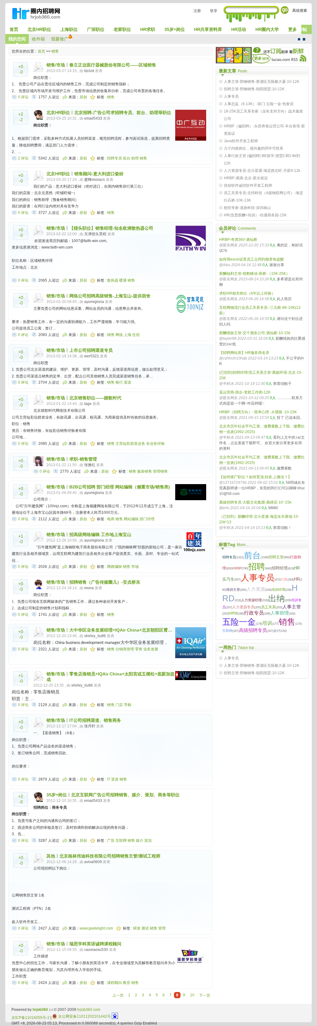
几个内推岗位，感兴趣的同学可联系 (253, 148)
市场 (135, 566)
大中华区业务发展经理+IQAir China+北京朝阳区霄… (120, 630)
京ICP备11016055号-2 (30, 1017)
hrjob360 (40, 1009)
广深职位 (95, 29)
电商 (111, 519)
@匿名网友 (228, 245)
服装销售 (144, 471)
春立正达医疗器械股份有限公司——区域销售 (112, 64)
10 (192, 995)
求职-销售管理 (83, 459)
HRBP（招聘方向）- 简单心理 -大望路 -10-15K (258, 412)
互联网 (121, 840)
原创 (83, 97)
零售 (138, 649)
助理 (135, 158)
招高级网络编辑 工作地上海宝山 (100, 534)
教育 (126, 983)
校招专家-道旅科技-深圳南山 (247, 208)
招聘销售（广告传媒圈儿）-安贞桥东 (104, 582)
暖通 (123, 280)
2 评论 (23, 158)
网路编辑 (114, 566)
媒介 (139, 840)
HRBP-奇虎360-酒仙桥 (238, 239)
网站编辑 (131, 519)
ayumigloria (94, 302)
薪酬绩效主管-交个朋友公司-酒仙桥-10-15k (254, 333)
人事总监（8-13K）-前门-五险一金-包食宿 (258, 104)
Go (285, 10)
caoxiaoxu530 (96, 949)
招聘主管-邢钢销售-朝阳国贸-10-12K (254, 89)
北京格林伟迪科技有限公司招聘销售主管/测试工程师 (109, 856)
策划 (148, 840)
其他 (50, 856)
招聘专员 (114, 158)
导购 (127, 705)
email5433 (93, 118)
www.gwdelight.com (96, 928)
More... (242, 545)
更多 (292, 29)
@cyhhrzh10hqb (233, 358)
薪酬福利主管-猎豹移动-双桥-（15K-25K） (254, 273)
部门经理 (147, 519)
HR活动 (238, 29)
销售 (55, 51)
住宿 (136, 335)
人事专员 (231, 96)
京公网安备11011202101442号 (84, 1016)
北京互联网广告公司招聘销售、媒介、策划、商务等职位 (125, 794)
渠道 (127, 382)
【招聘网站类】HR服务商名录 (244, 353)
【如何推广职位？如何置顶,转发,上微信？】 (255, 477)
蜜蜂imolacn (94, 179)
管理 (162, 928)
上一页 (118, 995)
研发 (137, 928)
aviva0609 (93, 862)
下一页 (204, 995)
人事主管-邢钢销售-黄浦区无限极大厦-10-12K (261, 81)
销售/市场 (55, 64)
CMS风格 (304, 39)
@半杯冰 (226, 383)
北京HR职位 (39, 29)
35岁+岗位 (174, 29)
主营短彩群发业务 (130, 443)
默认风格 (299, 39)
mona (89, 588)
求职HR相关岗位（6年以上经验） (247, 293)
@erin (224, 508)
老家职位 (122, 29)
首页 (14, 29)
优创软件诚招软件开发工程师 (248, 185)
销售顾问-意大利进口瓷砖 (99, 173)
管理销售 (160, 471)
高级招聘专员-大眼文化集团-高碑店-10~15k (255, 502)
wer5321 (91, 356)
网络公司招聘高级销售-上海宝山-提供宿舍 (109, 295)
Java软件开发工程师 (241, 141)
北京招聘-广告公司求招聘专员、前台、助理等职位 (122, 112)
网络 (119, 335)
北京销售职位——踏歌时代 (95, 397)
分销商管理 (124, 649)
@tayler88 (228, 338)
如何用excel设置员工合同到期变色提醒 (251, 259)
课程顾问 (114, 983)
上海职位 (69, 29)
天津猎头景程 (95, 234)
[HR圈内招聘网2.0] (39, 15)
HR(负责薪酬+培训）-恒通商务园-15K (255, 215)
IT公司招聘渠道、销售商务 (95, 720)
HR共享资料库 (208, 29)
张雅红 (89, 465)
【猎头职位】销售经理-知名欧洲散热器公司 (111, 228)
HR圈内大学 (267, 29)
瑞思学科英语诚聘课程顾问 (95, 943)
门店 (119, 705)
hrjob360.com (88, 1009)
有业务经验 (155, 443)
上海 (127, 335)
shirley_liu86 (95, 636)
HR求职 (147, 29)
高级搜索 (299, 10)
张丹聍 (89, 726)
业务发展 (150, 649)
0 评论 (23, 97)
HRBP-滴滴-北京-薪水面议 (246, 178)
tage (88, 404)
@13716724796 (233, 482)
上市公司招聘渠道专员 (91, 350)
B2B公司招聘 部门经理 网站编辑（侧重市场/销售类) (119, 486)
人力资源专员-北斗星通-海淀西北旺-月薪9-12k (262, 170)
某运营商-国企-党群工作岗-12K (245, 392)
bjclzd (89, 71)
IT (108, 779)
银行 (119, 382)
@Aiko (224, 265)
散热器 (112, 280)
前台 (126, 158)
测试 (145, 928)
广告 (111, 840)
